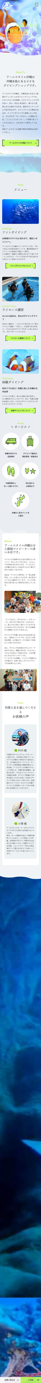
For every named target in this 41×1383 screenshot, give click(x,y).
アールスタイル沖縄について (20, 143)
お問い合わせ (9, 1380)
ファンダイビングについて (20, 266)
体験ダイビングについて (20, 410)
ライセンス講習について (20, 338)
